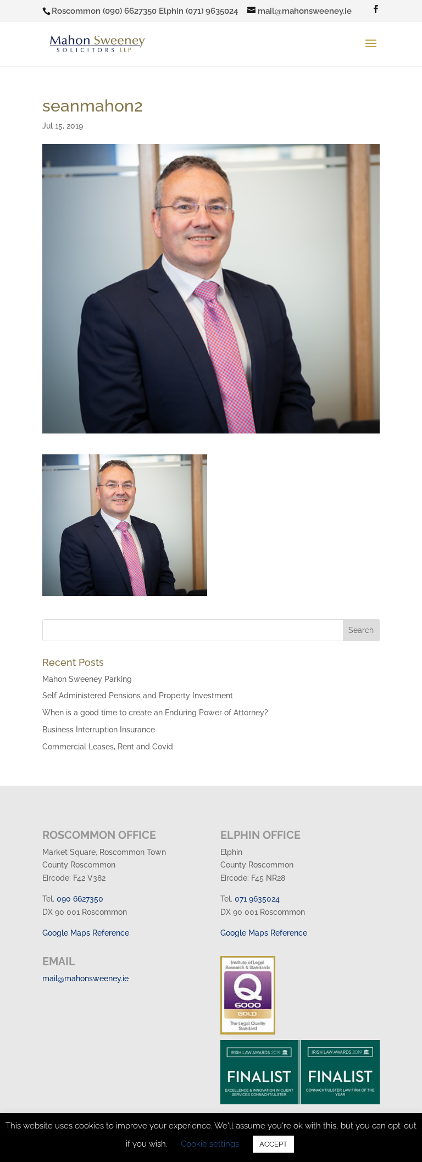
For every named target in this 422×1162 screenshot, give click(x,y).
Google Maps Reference (85, 933)
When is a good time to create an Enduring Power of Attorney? (155, 712)
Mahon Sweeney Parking (87, 679)
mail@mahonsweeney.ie (85, 978)
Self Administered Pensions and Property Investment (137, 695)
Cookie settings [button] (210, 1144)
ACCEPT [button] (273, 1144)
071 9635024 (257, 898)
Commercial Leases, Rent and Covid (107, 746)
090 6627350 (80, 898)
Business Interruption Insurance (98, 729)
